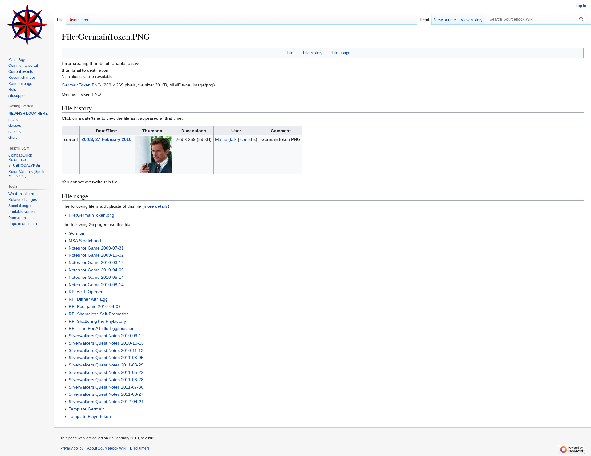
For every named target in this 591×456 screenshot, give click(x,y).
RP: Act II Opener (86, 291)
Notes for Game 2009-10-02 (96, 255)
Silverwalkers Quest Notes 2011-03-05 (106, 357)
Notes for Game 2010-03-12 (96, 262)
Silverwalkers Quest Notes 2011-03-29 (106, 364)
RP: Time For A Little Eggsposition (102, 328)
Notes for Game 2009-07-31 (96, 248)
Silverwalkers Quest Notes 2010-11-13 (106, 350)
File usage (341, 52)
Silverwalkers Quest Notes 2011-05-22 (106, 372)
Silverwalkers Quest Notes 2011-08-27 (106, 394)
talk (233, 139)
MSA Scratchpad (85, 240)
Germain (77, 233)
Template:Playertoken (90, 416)
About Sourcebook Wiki (106, 448)
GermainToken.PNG (81, 84)
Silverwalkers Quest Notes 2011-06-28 (106, 379)
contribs (248, 139)
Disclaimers (140, 448)
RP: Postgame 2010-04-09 (95, 306)
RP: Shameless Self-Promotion (99, 313)
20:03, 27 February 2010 (106, 139)
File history (313, 52)
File (290, 52)
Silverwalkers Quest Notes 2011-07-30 (106, 387)
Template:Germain (87, 408)
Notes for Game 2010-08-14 (96, 284)
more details (156, 206)
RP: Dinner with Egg (88, 299)
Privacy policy (71, 448)
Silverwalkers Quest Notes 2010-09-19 (106, 335)
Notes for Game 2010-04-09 (96, 269)
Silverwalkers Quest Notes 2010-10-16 (106, 343)
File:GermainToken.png (91, 215)
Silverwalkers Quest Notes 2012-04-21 (106, 401)
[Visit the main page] (27, 24)
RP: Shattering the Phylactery (97, 321)
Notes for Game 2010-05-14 (96, 277)
